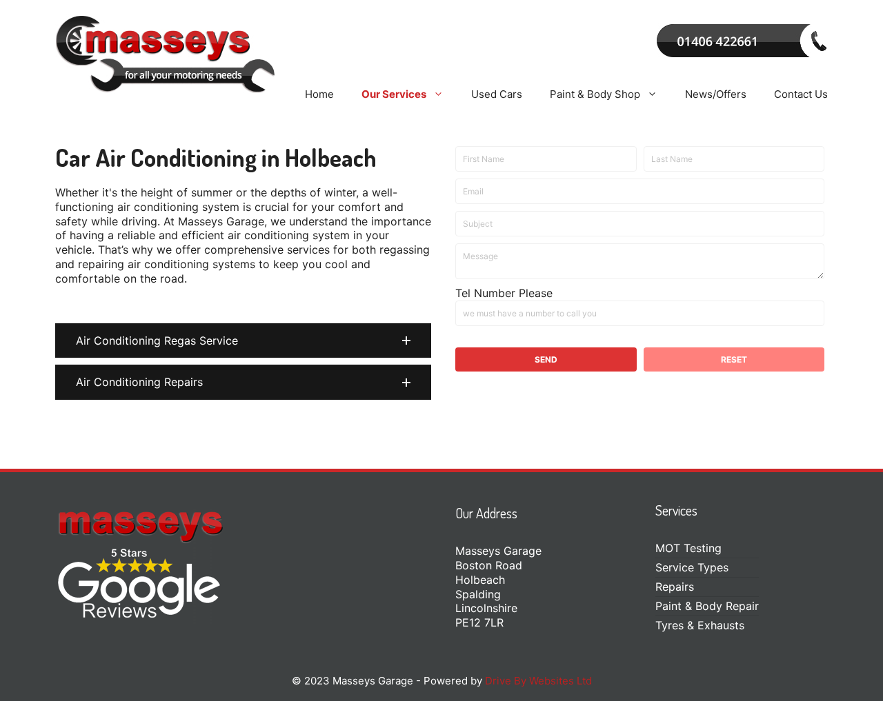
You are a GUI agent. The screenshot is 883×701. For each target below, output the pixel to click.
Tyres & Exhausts (699, 625)
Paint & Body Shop (595, 94)
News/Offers (715, 94)
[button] (243, 340)
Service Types (691, 567)
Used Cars (496, 94)
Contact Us (801, 94)
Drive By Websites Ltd (538, 680)
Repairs (674, 586)
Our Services (393, 94)
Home (319, 94)
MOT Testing (688, 548)
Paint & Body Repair (707, 606)
